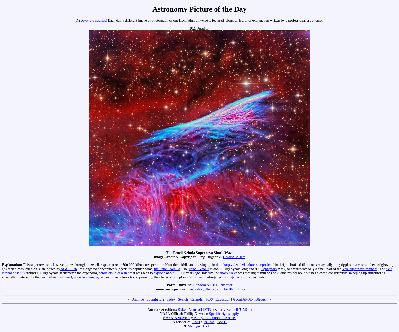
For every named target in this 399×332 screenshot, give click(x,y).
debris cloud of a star (114, 273)
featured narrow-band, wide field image (69, 277)
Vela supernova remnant (359, 269)
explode (159, 273)
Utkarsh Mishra (234, 257)
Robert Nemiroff (190, 309)
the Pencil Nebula (167, 269)
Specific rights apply (224, 314)
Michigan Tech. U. (201, 326)
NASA (209, 322)
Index (171, 299)
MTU (208, 309)
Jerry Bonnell (228, 309)
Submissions (155, 299)
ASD (196, 322)
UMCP (245, 309)
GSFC (222, 322)
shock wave (228, 273)
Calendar (197, 299)
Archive (138, 299)
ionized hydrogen (205, 277)
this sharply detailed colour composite (243, 265)
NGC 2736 (68, 269)
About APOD (243, 299)
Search (183, 299)
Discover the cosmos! (91, 20)
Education (222, 299)
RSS (209, 299)
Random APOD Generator (212, 285)
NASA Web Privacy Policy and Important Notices (199, 318)
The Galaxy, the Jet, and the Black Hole (216, 289)
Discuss (261, 299)
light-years (269, 269)
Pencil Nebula (199, 269)
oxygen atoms (235, 277)
